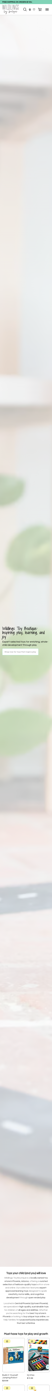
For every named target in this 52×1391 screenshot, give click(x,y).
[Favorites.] (34, 9)
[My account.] (30, 9)
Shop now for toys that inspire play (20, 652)
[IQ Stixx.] (38, 1355)
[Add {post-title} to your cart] (20, 1358)
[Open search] (25, 9)
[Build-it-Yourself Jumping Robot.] (14, 1355)
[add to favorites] (20, 1343)
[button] (40, 9)
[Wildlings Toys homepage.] (10, 9)
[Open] (47, 9)
